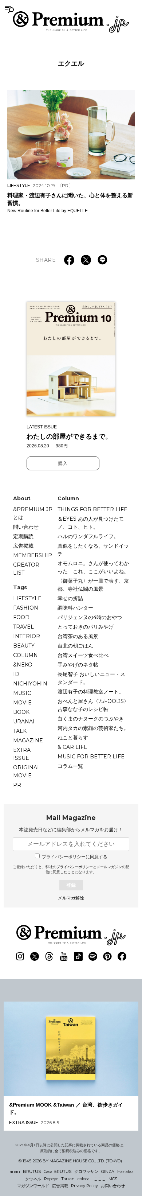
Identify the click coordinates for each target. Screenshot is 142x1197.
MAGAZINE (28, 740)
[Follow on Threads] (49, 956)
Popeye (51, 1178)
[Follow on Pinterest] (107, 956)
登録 (71, 885)
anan (15, 1171)
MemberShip (32, 555)
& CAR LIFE (72, 747)
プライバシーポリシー (74, 867)
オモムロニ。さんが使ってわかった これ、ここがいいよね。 (93, 567)
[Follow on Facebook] (122, 956)
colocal (84, 1178)
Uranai (24, 721)
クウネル (33, 1178)
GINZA (107, 1171)
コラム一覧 (70, 766)
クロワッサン (86, 1171)
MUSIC (22, 693)
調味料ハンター (75, 608)
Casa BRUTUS (57, 1171)
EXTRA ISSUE (22, 754)
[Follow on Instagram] (20, 956)
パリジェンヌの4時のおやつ (90, 617)
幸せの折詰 (70, 598)
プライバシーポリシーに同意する (74, 856)
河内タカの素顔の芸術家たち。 (93, 728)
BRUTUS (32, 1171)
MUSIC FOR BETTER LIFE (91, 756)
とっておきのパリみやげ (86, 626)
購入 (63, 463)
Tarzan (68, 1178)
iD (16, 674)
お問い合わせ (113, 1185)
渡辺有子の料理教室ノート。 (91, 691)
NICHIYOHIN (30, 683)
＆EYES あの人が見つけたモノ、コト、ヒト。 (91, 523)
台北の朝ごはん (75, 645)
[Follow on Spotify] (93, 956)
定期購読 (23, 536)
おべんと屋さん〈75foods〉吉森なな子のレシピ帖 (93, 705)
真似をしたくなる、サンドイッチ (93, 550)
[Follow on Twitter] (34, 956)
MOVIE (22, 702)
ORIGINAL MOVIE (26, 771)
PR (17, 785)
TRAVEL (23, 626)
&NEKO (22, 664)
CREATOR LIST (26, 568)
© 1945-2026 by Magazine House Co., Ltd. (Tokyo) (70, 1160)
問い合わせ (26, 527)
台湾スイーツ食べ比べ (83, 655)
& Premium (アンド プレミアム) (71, 22)
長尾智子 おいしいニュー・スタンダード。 (91, 678)
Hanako (125, 1171)
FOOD (21, 617)
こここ (100, 1178)
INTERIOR (26, 636)
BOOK (21, 712)
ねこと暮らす (73, 737)
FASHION (25, 608)
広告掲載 (23, 546)
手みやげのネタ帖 (78, 664)
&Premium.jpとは (32, 513)
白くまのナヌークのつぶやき (91, 718)
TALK (20, 731)
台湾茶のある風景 (78, 636)
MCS (113, 1178)
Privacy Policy (84, 1185)
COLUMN (25, 655)
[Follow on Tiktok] (78, 956)
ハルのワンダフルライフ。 (88, 536)
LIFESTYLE (27, 598)
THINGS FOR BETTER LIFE (92, 509)
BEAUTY (24, 645)
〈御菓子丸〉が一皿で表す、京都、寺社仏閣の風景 (93, 585)
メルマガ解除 (71, 898)
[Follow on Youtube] (63, 956)
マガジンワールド (33, 1185)
